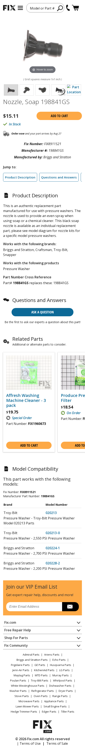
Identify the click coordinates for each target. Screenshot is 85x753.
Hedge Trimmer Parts (24, 711)
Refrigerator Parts (42, 691)
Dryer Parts (66, 691)
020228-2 (53, 563)
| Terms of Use (29, 743)
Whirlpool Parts (62, 680)
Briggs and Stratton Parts (32, 660)
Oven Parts (41, 696)
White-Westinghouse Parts (27, 686)
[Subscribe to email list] (70, 606)
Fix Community (16, 645)
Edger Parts (49, 711)
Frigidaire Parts (20, 665)
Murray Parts (60, 675)
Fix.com (10, 622)
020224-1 (53, 548)
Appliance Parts (54, 701)
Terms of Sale (57, 743)
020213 (51, 512)
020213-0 (53, 533)
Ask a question (42, 312)
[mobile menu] (20, 8)
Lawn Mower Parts (27, 706)
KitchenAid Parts (44, 670)
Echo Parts (59, 660)
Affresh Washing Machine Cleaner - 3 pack (26, 400)
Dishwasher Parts (60, 686)
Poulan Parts (18, 680)
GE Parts (39, 665)
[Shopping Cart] (75, 8)
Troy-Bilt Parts (39, 680)
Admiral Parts (31, 654)
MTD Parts (41, 675)
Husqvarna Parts (60, 665)
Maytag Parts (22, 675)
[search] (60, 8)
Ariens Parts (51, 654)
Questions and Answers (59, 177)
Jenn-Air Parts (20, 670)
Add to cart (59, 116)
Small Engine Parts (55, 706)
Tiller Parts (67, 711)
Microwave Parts (29, 701)
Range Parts (60, 696)
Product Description (20, 177)
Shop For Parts (16, 637)
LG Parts (64, 670)
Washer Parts (18, 691)
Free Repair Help (17, 630)
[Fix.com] (9, 8)
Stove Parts (21, 696)
